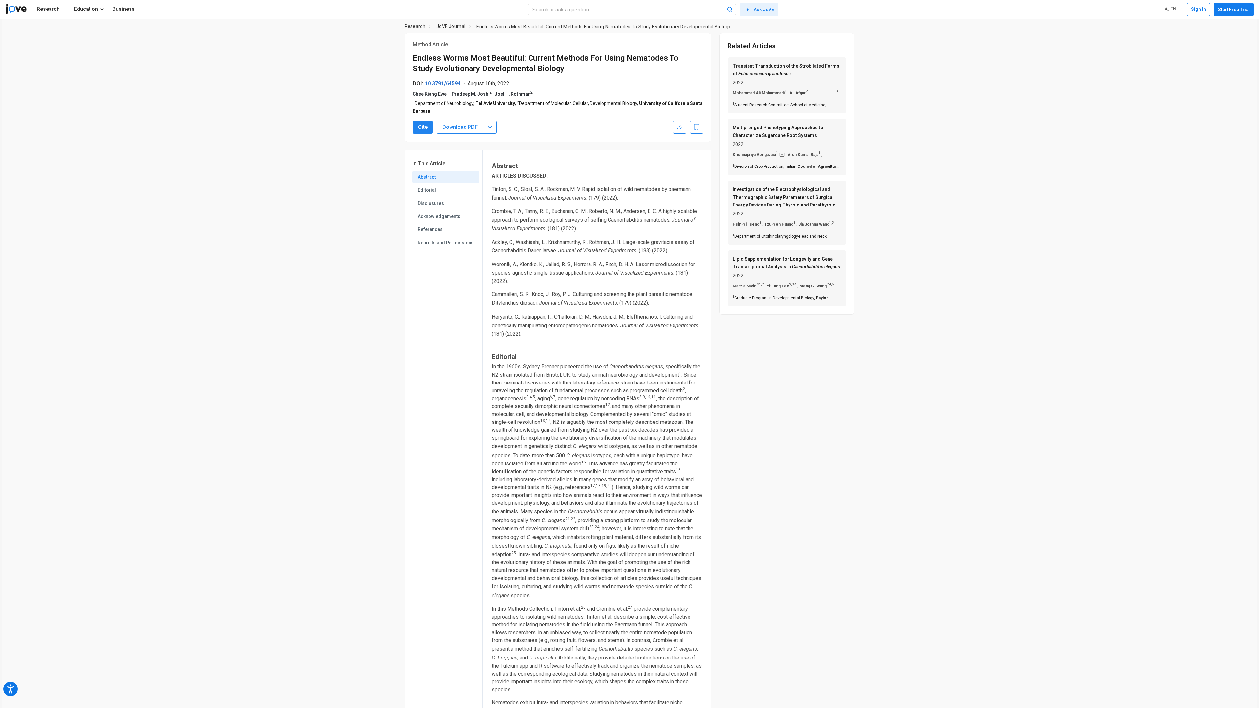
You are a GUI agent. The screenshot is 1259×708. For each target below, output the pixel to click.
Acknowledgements (439, 216)
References (430, 229)
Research (415, 26)
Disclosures (431, 203)
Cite (423, 127)
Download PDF (460, 127)
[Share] (679, 127)
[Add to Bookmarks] (696, 127)
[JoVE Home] (16, 9)
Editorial (427, 190)
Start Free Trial (1234, 9)
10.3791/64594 (443, 83)
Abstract (427, 177)
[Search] (730, 9)
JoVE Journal (451, 26)
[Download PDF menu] (490, 127)
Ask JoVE (764, 9)
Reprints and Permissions (446, 242)
